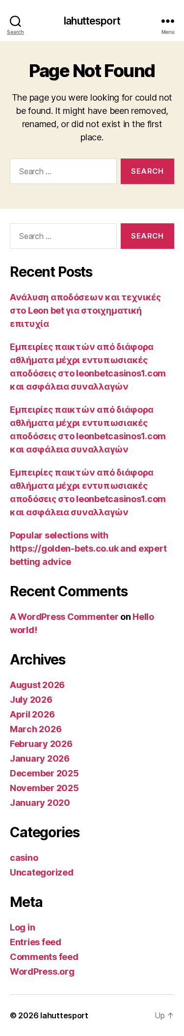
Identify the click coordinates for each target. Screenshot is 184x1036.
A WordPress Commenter (64, 616)
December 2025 (44, 773)
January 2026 (40, 758)
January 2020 (40, 802)
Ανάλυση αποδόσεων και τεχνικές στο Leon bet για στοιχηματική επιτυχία (85, 310)
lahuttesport (92, 21)
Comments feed (44, 957)
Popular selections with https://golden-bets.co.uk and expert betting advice (88, 548)
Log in (22, 927)
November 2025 (44, 788)
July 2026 (31, 699)
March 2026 (35, 729)
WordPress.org (42, 971)
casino (24, 857)
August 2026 (37, 685)
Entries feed (35, 942)
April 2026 (32, 714)
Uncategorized (42, 872)
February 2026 (41, 744)
